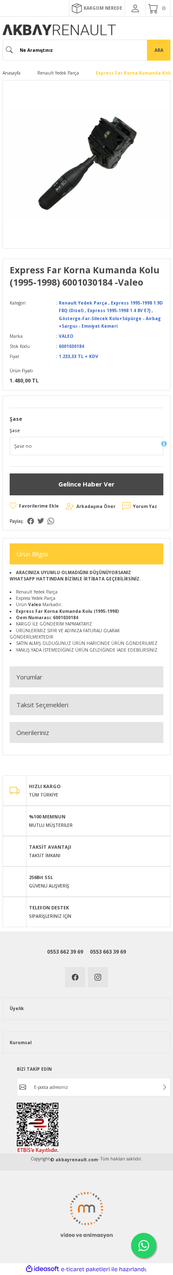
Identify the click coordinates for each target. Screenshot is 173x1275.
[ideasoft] (42, 1269)
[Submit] (164, 1087)
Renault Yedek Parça (83, 303)
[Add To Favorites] (34, 506)
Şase (15, 430)
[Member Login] (135, 8)
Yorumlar (29, 677)
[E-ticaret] (85, 1269)
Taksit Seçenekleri (42, 704)
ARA (159, 50)
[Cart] (158, 8)
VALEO (66, 336)
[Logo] (59, 29)
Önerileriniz (32, 732)
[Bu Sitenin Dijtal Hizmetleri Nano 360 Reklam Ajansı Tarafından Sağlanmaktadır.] (86, 1214)
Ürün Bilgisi (32, 554)
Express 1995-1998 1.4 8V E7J (118, 310)
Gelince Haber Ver (86, 484)
